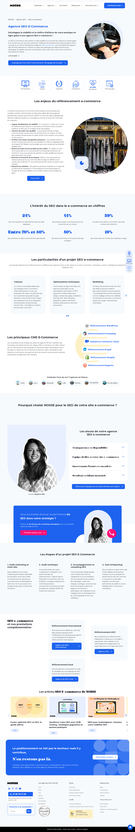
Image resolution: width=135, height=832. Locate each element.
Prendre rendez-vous (33, 533)
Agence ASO (103, 651)
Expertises (38, 5)
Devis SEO (35, 178)
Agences (50, 5)
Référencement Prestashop (102, 334)
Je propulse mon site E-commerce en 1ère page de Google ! (37, 63)
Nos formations (104, 793)
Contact (129, 256)
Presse (102, 812)
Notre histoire (104, 804)
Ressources (76, 5)
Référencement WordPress (104, 326)
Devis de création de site (76, 793)
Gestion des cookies (69, 829)
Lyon (35, 383)
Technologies (110, 89)
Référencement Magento (100, 365)
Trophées (59, 89)
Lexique (102, 795)
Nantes (77, 383)
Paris (23, 383)
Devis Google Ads (74, 790)
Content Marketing (75, 804)
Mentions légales (82, 829)
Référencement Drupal (99, 349)
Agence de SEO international (62, 646)
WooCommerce (48, 45)
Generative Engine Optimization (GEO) (81, 806)
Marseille (50, 383)
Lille (64, 383)
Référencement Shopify (103, 357)
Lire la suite (12, 56)
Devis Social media (74, 795)
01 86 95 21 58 (19, 794)
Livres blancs (104, 790)
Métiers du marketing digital (108, 809)
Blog (101, 787)
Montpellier (93, 383)
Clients (42, 89)
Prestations (76, 89)
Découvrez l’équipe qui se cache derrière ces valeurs (98, 486)
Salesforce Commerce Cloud (104, 342)
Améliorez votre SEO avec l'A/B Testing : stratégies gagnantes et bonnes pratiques (66, 724)
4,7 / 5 (129, 270)
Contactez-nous (114, 5)
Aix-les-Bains (112, 383)
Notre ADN (103, 806)
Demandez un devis (104, 757)
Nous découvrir (91, 5)
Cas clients (63, 5)
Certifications (25, 89)
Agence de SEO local (64, 679)
